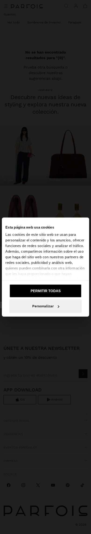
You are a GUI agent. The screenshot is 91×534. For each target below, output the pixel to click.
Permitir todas (46, 291)
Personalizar (43, 306)
